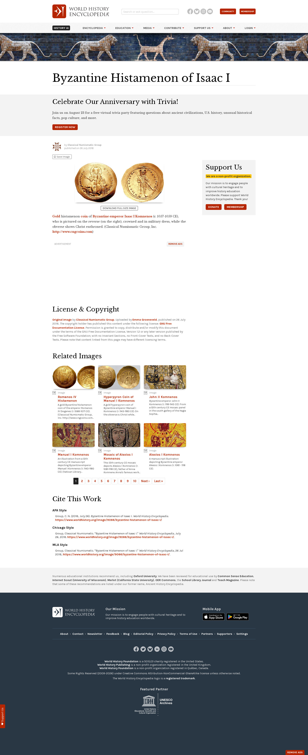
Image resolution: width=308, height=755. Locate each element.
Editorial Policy (143, 634)
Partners (207, 634)
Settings (242, 634)
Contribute (172, 28)
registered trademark (180, 678)
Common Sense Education (235, 576)
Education (123, 28)
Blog (126, 634)
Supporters (224, 634)
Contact (77, 634)
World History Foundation (121, 661)
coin (84, 216)
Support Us (202, 28)
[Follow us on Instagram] (164, 650)
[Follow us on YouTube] (171, 650)
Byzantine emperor (108, 216)
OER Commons (165, 580)
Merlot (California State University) (130, 580)
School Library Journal (196, 580)
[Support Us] (2, 716)
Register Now (65, 127)
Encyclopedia (93, 28)
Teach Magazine (228, 580)
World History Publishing (113, 664)
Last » (158, 481)
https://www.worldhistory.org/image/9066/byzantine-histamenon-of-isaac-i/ (108, 520)
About (227, 28)
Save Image (61, 157)
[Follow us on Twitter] (143, 650)
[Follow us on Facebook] (137, 650)
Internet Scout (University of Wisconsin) (79, 580)
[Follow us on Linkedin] (157, 650)
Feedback (112, 634)
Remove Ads (175, 244)
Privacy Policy (166, 634)
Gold (56, 216)
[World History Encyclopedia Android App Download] (238, 617)
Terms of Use (188, 634)
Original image (62, 319)
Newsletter (95, 634)
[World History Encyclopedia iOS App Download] (213, 617)
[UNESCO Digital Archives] (154, 704)
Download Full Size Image (119, 208)
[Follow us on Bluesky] (150, 650)
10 (134, 481)
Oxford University (145, 576)
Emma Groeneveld (144, 319)
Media (147, 28)
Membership (235, 207)
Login (249, 28)
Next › (145, 481)
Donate (213, 207)
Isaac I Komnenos (138, 216)
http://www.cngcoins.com (72, 231)
